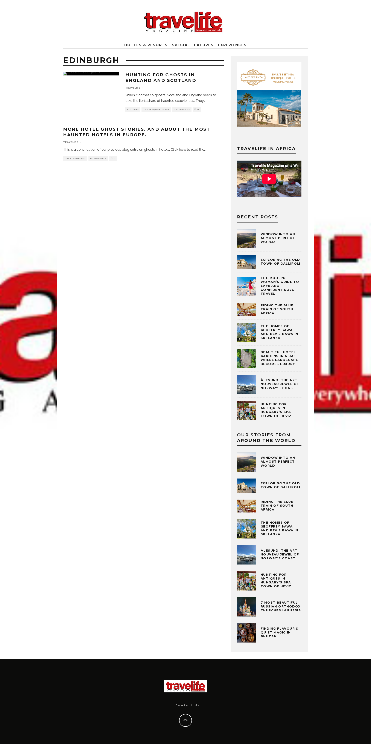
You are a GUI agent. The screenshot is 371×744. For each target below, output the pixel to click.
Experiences (232, 45)
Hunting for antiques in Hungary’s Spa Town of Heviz (276, 410)
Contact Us (187, 705)
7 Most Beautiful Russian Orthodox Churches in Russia (281, 606)
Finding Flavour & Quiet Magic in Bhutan (280, 632)
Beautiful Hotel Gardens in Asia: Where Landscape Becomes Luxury (279, 358)
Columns (133, 109)
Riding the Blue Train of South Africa (277, 309)
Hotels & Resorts (146, 45)
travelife (132, 87)
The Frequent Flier (156, 109)
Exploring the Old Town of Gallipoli (280, 261)
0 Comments (182, 109)
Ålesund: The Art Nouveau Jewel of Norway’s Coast (280, 384)
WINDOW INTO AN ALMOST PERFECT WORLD (278, 238)
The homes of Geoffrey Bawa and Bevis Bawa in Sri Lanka (279, 332)
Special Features (193, 45)
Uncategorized (75, 158)
